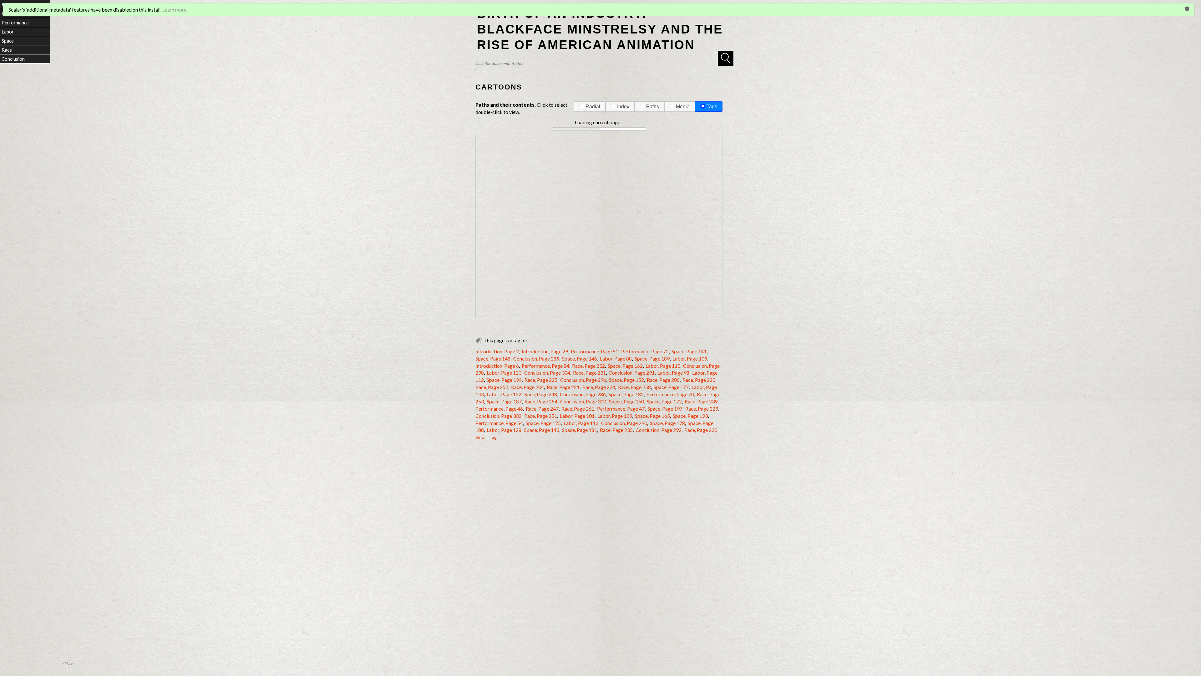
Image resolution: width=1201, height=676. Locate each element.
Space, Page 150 (626, 401)
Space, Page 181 (579, 430)
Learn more (174, 10)
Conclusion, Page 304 (547, 373)
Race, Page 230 (700, 430)
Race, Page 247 (542, 409)
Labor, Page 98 (673, 373)
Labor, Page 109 (689, 358)
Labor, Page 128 (504, 430)
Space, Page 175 (543, 423)
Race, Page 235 (616, 430)
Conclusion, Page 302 (498, 416)
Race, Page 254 (540, 401)
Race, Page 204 (527, 387)
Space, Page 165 (652, 416)
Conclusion (13, 59)
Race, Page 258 (634, 387)
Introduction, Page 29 (545, 351)
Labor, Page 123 (504, 373)
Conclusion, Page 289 (536, 358)
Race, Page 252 (491, 387)
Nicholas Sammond (492, 63)
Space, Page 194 (504, 380)
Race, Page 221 (563, 387)
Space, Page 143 (541, 430)
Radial (592, 106)
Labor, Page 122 (504, 394)
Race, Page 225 (540, 380)
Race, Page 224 (598, 387)
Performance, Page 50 (594, 351)
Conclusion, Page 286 (583, 394)
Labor (8, 31)
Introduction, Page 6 (497, 366)
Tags (712, 106)
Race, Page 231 (589, 373)
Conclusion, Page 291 (632, 373)
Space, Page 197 (664, 409)
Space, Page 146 (579, 358)
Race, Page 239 (701, 401)
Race (7, 50)
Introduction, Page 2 (497, 351)
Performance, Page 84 (545, 366)
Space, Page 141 (689, 351)
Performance (15, 22)
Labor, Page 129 (614, 416)
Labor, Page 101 (577, 416)
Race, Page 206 (663, 380)
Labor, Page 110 (663, 366)
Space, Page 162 (625, 366)
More (69, 663)
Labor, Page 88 (616, 358)
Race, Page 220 (698, 380)
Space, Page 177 (671, 387)
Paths (652, 106)
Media (683, 106)
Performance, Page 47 (621, 409)
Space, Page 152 (626, 380)
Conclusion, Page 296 (583, 380)
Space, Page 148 (492, 358)
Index (623, 106)
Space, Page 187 (504, 401)
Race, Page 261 (577, 409)
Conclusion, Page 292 (659, 430)
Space (8, 41)
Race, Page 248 (540, 394)
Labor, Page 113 (581, 423)
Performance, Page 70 (670, 394)
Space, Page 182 (626, 394)
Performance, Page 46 (499, 409)
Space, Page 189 (652, 358)
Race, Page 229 (701, 409)
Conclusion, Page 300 (583, 401)
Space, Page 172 (664, 401)
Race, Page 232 (588, 366)
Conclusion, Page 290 (624, 423)
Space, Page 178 (667, 423)
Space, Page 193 (690, 416)
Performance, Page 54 (499, 423)
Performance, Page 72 (645, 351)
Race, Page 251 (540, 416)
